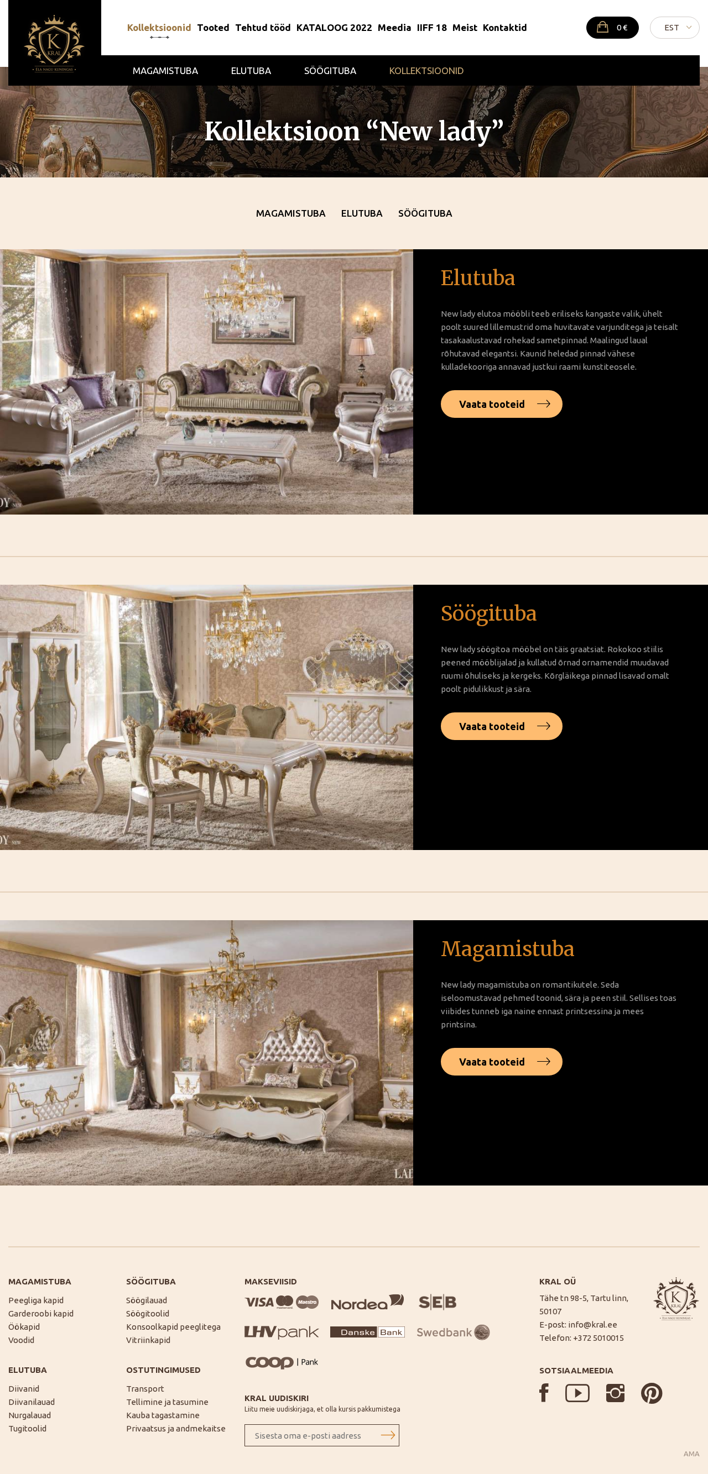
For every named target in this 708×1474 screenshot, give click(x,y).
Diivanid (23, 1388)
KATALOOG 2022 (334, 27)
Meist (464, 27)
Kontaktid (505, 27)
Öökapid (24, 1326)
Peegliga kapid (36, 1300)
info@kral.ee (592, 1324)
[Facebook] (544, 1393)
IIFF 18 (432, 27)
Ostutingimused (163, 1370)
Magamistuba (165, 70)
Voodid (21, 1340)
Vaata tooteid (492, 404)
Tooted (213, 27)
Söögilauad (146, 1300)
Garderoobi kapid (41, 1313)
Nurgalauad (29, 1415)
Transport (145, 1388)
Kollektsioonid (159, 27)
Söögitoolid (147, 1313)
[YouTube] (577, 1393)
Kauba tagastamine (163, 1415)
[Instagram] (615, 1393)
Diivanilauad (31, 1402)
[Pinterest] (652, 1393)
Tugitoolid (27, 1428)
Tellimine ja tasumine (167, 1402)
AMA (692, 1453)
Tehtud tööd (263, 27)
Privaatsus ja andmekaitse (176, 1428)
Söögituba (330, 70)
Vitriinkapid (148, 1340)
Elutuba (251, 70)
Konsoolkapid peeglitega (173, 1326)
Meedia (395, 27)
